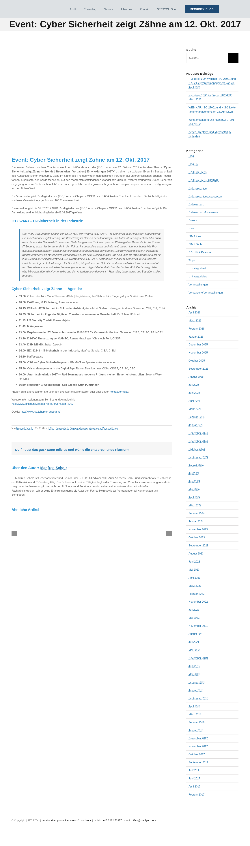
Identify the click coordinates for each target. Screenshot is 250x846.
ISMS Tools (195, 244)
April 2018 (194, 706)
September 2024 (198, 457)
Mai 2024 (194, 489)
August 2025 (196, 376)
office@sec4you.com (144, 820)
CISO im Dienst (198, 172)
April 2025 (194, 400)
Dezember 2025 (198, 344)
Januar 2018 (196, 730)
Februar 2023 (196, 593)
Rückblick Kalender (200, 252)
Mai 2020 (194, 649)
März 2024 (195, 505)
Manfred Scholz (24, 428)
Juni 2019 (194, 666)
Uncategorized (197, 268)
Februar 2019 (196, 682)
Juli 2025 (194, 384)
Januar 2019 (196, 690)
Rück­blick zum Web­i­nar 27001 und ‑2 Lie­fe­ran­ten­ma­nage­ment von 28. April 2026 (212, 83)
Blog (51, 428)
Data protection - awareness (205, 196)
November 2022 (198, 601)
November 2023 (198, 529)
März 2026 (195, 320)
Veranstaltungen (78, 428)
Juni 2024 (194, 481)
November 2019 (198, 657)
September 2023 (198, 545)
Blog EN (193, 164)
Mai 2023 (194, 569)
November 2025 (198, 352)
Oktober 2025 (197, 360)
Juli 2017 (194, 770)
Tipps (192, 260)
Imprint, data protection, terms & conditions (67, 820)
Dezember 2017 (198, 738)
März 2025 (195, 408)
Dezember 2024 (198, 433)
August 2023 (196, 553)
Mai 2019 (194, 674)
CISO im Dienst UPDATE (204, 180)
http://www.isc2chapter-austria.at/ (40, 411)
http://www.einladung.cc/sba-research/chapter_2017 (42, 403)
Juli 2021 (194, 641)
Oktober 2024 (197, 449)
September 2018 (198, 698)
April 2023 (194, 577)
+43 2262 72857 (112, 820)
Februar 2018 (196, 722)
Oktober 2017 (197, 754)
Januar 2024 (196, 521)
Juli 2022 (194, 609)
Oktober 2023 (197, 537)
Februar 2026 (196, 328)
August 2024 (196, 465)
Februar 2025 (196, 416)
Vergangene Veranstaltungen (104, 428)
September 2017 (198, 762)
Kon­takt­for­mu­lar (118, 391)
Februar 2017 (196, 794)
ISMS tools (195, 236)
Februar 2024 (196, 513)
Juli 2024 (194, 473)
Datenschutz (62, 428)
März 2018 (195, 714)
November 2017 (198, 746)
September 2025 (198, 368)
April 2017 (194, 786)
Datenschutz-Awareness (203, 212)
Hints (192, 228)
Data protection (198, 188)
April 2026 (194, 312)
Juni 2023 (194, 561)
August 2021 (196, 633)
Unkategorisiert (198, 276)
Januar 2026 (196, 336)
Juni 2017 (194, 778)
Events (193, 220)
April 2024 (194, 497)
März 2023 (195, 585)
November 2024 (198, 441)
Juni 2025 (194, 392)
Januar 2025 (196, 424)
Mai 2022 (194, 617)
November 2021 (198, 625)
